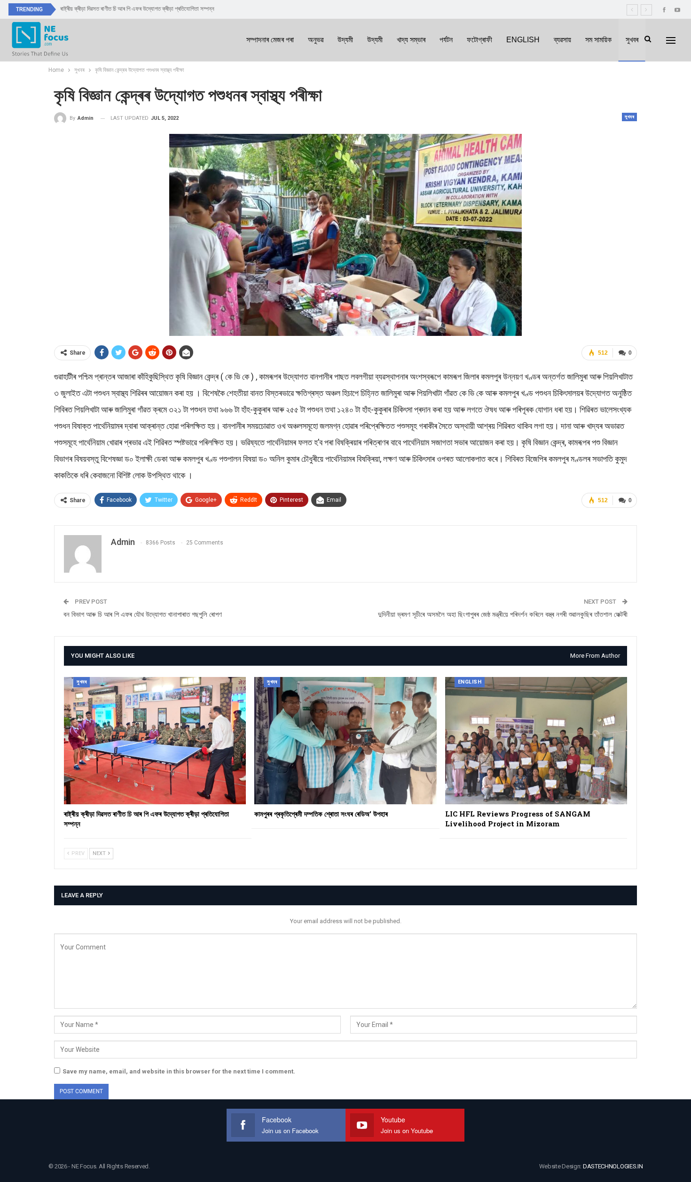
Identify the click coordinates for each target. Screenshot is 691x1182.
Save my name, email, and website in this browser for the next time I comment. (179, 1071)
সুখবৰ (632, 40)
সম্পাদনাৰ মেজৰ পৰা (270, 40)
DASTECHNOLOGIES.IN (613, 1166)
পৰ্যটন (446, 40)
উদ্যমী (345, 40)
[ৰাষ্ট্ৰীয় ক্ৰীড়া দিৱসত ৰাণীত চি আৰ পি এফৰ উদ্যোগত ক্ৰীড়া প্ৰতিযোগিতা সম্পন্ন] (155, 740)
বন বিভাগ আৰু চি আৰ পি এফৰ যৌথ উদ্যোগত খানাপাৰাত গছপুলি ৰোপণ (142, 614)
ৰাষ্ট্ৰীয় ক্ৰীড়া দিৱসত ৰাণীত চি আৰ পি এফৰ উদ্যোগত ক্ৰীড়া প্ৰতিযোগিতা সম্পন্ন (137, 8)
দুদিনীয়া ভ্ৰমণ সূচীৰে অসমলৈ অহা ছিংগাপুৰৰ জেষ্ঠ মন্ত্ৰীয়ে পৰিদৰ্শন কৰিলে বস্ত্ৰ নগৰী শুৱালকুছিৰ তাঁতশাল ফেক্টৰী (503, 614)
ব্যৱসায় (562, 40)
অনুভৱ (315, 40)
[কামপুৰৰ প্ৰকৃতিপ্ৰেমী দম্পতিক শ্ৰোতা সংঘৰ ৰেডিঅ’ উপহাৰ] (345, 740)
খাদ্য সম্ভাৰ (411, 40)
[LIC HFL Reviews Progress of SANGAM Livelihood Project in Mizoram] (536, 740)
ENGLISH (523, 40)
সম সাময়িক (598, 40)
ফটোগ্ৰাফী (479, 40)
